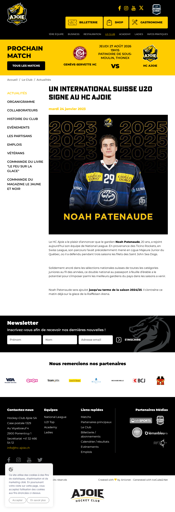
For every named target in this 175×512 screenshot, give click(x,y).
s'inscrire (133, 339)
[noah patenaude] (108, 174)
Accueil (12, 79)
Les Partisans (19, 136)
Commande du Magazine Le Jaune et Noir (24, 184)
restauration (92, 34)
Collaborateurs (22, 110)
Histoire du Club (22, 119)
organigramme (21, 102)
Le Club (110, 34)
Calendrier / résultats (95, 441)
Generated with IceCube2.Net (150, 479)
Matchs (86, 417)
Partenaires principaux (96, 422)
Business (73, 34)
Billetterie (88, 22)
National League (55, 417)
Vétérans (15, 153)
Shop (119, 22)
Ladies (139, 34)
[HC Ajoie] (17, 14)
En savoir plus (38, 500)
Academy (125, 34)
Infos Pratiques (157, 34)
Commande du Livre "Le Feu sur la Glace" (25, 166)
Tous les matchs (26, 65)
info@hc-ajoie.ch (18, 447)
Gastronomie (151, 22)
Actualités (17, 93)
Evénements (18, 127)
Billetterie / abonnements (90, 434)
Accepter (17, 500)
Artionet (126, 479)
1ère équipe (56, 34)
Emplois (14, 145)
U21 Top (49, 422)
